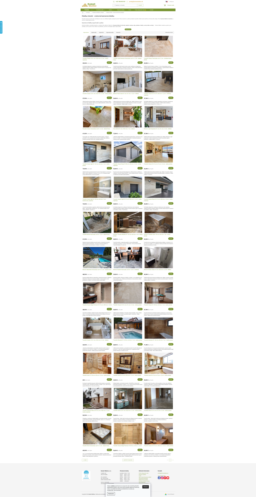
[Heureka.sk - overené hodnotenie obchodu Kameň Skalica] (86, 475)
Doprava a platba (142, 474)
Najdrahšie (101, 32)
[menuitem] (87, 10)
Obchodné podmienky (143, 478)
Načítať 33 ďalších (128, 460)
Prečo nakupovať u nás (143, 473)
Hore (85, 460)
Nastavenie (111, 493)
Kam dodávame (142, 482)
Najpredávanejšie (110, 32)
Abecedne (118, 32)
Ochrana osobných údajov (144, 481)
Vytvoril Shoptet (171, 494)
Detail (109, 62)
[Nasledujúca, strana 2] (170, 460)
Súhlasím (145, 486)
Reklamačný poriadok (143, 479)
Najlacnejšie (93, 32)
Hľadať (140, 5)
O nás (140, 475)
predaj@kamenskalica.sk (163, 473)
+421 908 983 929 (161, 475)
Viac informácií (117, 490)
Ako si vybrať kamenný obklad (145, 477)
